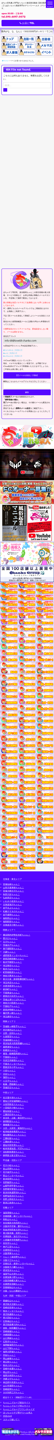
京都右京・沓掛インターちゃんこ (18, 1263)
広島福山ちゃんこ (11, 1321)
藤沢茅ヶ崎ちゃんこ (12, 1013)
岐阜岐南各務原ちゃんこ (14, 1131)
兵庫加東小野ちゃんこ (13, 1277)
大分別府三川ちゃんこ (13, 1392)
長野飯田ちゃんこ (11, 1182)
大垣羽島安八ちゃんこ (13, 1104)
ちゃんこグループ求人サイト (16, 1405)
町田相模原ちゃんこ (12, 972)
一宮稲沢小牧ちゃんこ (13, 1107)
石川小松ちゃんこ (11, 1165)
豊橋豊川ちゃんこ (11, 1124)
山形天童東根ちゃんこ (13, 887)
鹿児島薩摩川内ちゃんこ (14, 1324)
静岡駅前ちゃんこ (11, 1121)
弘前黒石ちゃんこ (11, 897)
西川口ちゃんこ (10, 938)
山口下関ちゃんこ (11, 1348)
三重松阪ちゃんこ (11, 1138)
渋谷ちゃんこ (9, 1074)
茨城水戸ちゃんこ (11, 945)
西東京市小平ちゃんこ (13, 1067)
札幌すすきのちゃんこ (13, 911)
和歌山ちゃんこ (10, 1219)
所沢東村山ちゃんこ (12, 1029)
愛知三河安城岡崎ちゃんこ (15, 1101)
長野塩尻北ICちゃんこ (13, 1195)
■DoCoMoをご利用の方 (12, 350)
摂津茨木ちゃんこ (11, 1270)
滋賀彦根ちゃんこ (11, 1212)
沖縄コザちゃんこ (11, 1378)
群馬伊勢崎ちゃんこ (12, 1009)
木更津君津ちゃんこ (12, 985)
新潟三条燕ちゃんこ (12, 1202)
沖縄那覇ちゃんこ (11, 1334)
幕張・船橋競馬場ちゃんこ (15, 1053)
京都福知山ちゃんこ (12, 1287)
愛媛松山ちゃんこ (11, 1300)
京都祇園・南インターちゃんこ (17, 1216)
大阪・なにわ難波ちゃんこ (15, 1290)
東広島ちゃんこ (10, 1361)
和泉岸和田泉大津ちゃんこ (15, 1229)
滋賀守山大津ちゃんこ (13, 1273)
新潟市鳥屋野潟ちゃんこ (14, 1192)
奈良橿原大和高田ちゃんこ (15, 1222)
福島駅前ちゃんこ (11, 921)
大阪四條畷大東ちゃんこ (14, 1280)
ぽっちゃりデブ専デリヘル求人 (17, 1412)
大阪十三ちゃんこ (11, 1260)
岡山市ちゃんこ (10, 1372)
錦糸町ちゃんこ (10, 989)
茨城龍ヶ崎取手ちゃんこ (14, 1026)
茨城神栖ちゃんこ (11, 1040)
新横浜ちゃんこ (10, 1050)
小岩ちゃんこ (9, 1070)
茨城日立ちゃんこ (11, 1087)
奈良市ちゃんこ (10, 1243)
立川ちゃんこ (9, 941)
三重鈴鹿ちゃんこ (11, 1141)
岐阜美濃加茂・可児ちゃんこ (16, 1148)
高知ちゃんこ (9, 1355)
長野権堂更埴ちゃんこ (13, 1189)
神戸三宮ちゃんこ (11, 1246)
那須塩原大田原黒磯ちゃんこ (16, 1043)
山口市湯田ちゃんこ (12, 1385)
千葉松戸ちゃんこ (11, 1006)
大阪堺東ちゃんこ (11, 1253)
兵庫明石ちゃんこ (11, 1250)
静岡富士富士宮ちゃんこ (14, 1155)
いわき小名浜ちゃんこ (13, 901)
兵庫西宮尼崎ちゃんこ (13, 1284)
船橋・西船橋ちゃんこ (13, 1084)
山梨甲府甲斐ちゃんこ (13, 1185)
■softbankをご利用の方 (12, 356)
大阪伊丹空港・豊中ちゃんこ (16, 1226)
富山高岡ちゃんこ (11, 1168)
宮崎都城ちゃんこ (11, 1331)
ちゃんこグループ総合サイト (16, 1402)
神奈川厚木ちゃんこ (12, 975)
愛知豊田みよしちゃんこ (14, 1134)
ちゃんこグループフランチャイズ (18, 1409)
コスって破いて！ (11, 1419)
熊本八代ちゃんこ (11, 1365)
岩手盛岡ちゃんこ (11, 914)
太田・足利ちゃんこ (12, 1033)
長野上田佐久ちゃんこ (13, 1199)
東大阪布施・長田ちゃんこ (15, 1233)
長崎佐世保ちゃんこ (12, 1307)
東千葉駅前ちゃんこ (12, 948)
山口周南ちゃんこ (11, 1338)
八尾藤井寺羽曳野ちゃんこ (15, 1239)
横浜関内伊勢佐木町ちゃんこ (16, 934)
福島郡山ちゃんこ (11, 918)
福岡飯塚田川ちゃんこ (13, 1344)
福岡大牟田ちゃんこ (12, 1375)
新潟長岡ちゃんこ (11, 1178)
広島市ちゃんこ (10, 1341)
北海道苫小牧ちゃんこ (13, 924)
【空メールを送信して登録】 (27, 375)
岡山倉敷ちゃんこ (11, 1358)
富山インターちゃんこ (13, 1175)
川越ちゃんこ (9, 951)
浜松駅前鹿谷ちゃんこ (13, 1151)
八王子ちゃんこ (10, 1080)
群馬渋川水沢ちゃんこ (13, 996)
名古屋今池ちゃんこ (12, 1097)
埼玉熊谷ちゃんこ (11, 965)
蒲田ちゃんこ (9, 1077)
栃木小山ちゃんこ (11, 968)
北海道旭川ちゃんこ (12, 904)
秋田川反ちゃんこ (11, 894)
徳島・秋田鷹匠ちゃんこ (14, 1328)
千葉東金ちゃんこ (11, 992)
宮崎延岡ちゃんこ (11, 1389)
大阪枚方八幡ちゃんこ (13, 1267)
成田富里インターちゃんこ (15, 955)
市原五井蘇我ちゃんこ (13, 1060)
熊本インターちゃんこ (13, 1311)
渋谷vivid (7, 1416)
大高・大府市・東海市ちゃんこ (17, 1128)
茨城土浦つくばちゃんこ (14, 999)
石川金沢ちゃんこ (11, 1172)
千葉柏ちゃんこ (10, 1057)
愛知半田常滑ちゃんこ (13, 1145)
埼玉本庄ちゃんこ (11, 982)
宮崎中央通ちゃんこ (12, 1368)
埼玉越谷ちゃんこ (11, 1016)
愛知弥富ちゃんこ (11, 1111)
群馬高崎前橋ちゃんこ (13, 958)
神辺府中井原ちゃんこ (13, 1382)
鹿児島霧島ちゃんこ (12, 1314)
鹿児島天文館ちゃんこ (13, 1304)
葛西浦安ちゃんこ (11, 1046)
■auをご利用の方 (10, 353)
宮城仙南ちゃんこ (11, 884)
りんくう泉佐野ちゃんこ (14, 1256)
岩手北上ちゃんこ (11, 907)
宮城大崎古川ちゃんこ (13, 890)
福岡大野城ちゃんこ (12, 1351)
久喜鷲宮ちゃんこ (11, 1036)
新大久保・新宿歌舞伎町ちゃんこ (18, 979)
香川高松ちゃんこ (11, 1317)
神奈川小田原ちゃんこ (13, 1002)
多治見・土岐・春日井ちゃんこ (17, 1117)
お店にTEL (28, 23)
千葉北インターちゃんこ (14, 1063)
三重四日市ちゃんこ (12, 1114)
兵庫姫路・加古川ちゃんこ (15, 1236)
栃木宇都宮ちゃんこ (12, 962)
